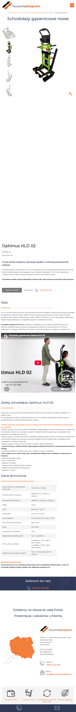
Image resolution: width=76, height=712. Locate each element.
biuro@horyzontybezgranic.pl (58, 674)
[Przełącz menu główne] (72, 5)
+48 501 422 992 (53, 665)
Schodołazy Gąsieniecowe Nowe (41, 13)
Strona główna (14, 13)
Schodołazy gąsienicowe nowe (38, 18)
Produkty (24, 13)
